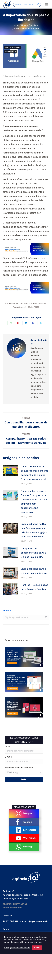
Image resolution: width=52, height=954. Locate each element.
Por (19, 307)
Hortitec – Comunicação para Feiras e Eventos (34, 586)
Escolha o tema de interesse (19, 767)
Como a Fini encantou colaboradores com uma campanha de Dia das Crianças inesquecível (35, 473)
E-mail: (8, 757)
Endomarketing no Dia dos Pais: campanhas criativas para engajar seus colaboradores (34, 530)
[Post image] (10, 470)
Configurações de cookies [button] (17, 947)
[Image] (24, 813)
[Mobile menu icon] (46, 4)
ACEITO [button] (37, 948)
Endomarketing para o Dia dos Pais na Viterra (34, 570)
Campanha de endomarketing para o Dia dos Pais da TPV (33, 552)
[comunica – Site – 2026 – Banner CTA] (26, 253)
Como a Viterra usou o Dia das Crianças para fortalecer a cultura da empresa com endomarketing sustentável (34, 501)
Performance (10, 51)
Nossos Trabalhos (12, 48)
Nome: (8, 746)
